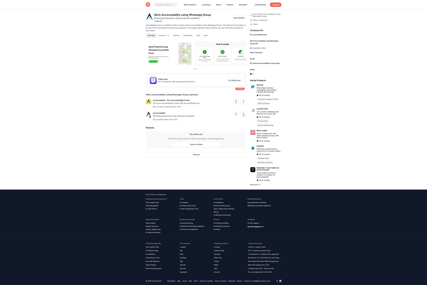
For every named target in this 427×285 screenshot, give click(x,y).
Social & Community (187, 219)
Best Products (190, 5)
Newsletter (171, 281)
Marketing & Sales (254, 199)
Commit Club (262, 109)
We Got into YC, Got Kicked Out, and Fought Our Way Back (264, 258)
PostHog (183, 258)
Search (216, 212)
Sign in (277, 5)
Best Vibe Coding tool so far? (258, 265)
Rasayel (260, 85)
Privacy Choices (221, 281)
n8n (181, 250)
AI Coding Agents (152, 206)
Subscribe (261, 5)
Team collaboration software (224, 209)
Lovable (183, 247)
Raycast (183, 268)
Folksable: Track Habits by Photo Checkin (268, 169)
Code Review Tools (153, 258)
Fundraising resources (222, 226)
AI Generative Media (153, 232)
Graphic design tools (153, 229)
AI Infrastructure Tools (188, 206)
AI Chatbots (184, 202)
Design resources (152, 226)
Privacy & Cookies (206, 281)
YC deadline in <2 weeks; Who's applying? (263, 254)
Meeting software (265, 162)
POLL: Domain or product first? (259, 250)
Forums (230, 5)
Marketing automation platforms (259, 206)
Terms (196, 281)
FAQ (190, 281)
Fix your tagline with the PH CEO (260, 272)
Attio (181, 254)
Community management (189, 229)
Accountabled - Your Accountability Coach (171, 100)
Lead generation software (256, 202)
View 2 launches (256, 52)
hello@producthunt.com (261, 281)
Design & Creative (152, 219)
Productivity (263, 121)
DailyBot (260, 146)
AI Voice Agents (253, 223)
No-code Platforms (153, 261)
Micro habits (262, 130)
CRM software (264, 103)
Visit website (238, 18)
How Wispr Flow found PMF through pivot (263, 261)
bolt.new (217, 254)
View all (196, 154)
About (185, 281)
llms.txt (239, 281)
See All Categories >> (255, 227)
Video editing (150, 223)
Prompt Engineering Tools (189, 209)
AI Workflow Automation (222, 215)
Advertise (243, 5)
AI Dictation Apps (152, 250)
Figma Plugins (151, 265)
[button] (206, 35)
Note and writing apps (222, 206)
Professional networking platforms (192, 226)
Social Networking (265, 125)
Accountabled (159, 113)
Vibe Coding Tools (152, 202)
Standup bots (263, 158)
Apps (179, 281)
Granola (182, 265)
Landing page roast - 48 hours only (261, 268)
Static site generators (153, 268)
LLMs (182, 199)
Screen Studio (219, 250)
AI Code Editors (151, 209)
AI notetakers (218, 202)
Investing (217, 229)
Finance (217, 219)
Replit (216, 265)
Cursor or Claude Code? (257, 247)
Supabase (183, 272)
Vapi (181, 261)
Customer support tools (268, 99)
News (218, 5)
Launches (206, 5)
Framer (216, 261)
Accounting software (221, 223)
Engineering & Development (156, 199)
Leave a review (196, 144)
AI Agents (251, 219)
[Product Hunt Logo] (148, 4)
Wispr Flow (218, 258)
